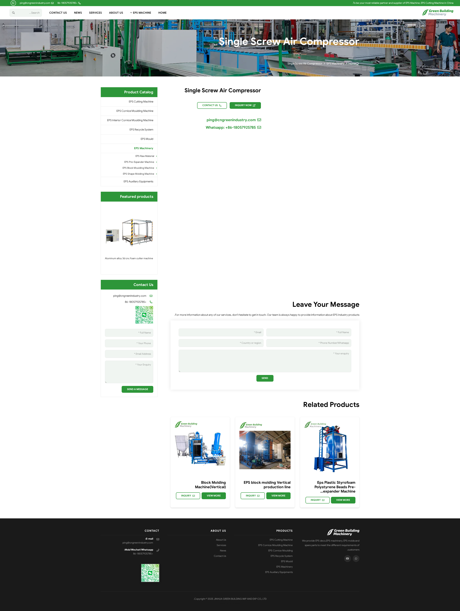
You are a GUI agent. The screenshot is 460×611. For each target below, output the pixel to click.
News (223, 550)
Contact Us (220, 556)
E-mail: (149, 538)
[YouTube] (347, 558)
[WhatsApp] (13, 3)
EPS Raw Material (144, 156)
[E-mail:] (156, 539)
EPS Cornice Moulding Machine (134, 111)
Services (221, 545)
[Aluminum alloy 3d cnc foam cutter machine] (129, 230)
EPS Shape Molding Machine (138, 173)
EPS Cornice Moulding (280, 550)
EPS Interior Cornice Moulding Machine (130, 120)
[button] (131, 12)
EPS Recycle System (141, 129)
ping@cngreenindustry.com (129, 295)
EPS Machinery (335, 63)
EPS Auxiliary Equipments (138, 181)
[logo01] (437, 13)
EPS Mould (147, 139)
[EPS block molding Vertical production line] (265, 446)
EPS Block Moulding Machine (138, 167)
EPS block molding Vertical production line (267, 484)
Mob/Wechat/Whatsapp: (138, 549)
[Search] (13, 13)
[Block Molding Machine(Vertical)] (200, 446)
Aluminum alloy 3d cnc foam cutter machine (129, 258)
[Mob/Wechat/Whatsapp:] (156, 550)
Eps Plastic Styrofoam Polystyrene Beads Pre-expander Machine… (334, 487)
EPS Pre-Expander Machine (139, 162)
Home (352, 63)
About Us (221, 539)
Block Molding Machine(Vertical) (210, 484)
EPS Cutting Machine (141, 101)
